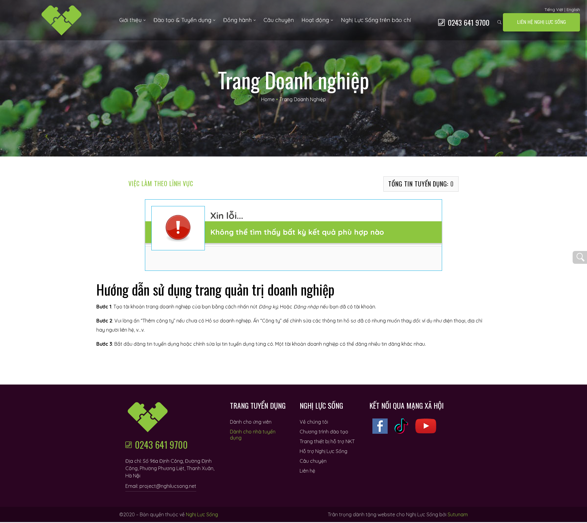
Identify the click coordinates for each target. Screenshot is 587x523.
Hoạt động (315, 20)
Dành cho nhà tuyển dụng (252, 435)
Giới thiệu (130, 20)
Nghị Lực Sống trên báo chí (376, 20)
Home (268, 99)
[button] (541, 22)
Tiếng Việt (554, 9)
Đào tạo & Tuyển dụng (182, 20)
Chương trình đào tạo (324, 432)
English (573, 9)
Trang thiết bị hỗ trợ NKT (327, 441)
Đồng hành (237, 20)
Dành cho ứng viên (250, 422)
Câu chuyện (279, 20)
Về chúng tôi (314, 422)
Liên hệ (307, 471)
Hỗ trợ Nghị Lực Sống (323, 451)
